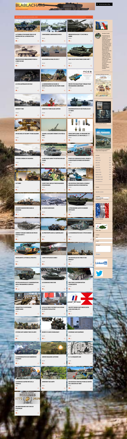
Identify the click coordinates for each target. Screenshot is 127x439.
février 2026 (98, 172)
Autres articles (54, 419)
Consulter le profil (105, 70)
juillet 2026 (98, 160)
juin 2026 (98, 162)
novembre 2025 (99, 179)
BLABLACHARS (30, 5)
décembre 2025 (99, 177)
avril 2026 (98, 167)
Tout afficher (89, 17)
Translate (106, 199)
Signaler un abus (99, 192)
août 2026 (98, 157)
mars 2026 (98, 169)
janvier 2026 (98, 174)
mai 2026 (98, 165)
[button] (38, 41)
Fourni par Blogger (64, 437)
